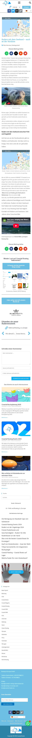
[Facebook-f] (9, 11)
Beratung (4, 593)
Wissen (3, 653)
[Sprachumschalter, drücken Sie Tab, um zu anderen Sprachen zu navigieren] (28, 11)
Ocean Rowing (5, 628)
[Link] (20, 11)
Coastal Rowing (5, 606)
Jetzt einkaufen (16, 572)
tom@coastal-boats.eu (7, 688)
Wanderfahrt (5, 650)
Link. (19, 195)
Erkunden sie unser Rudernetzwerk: (10, 323)
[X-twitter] (14, 712)
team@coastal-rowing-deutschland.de (12, 683)
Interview (8, 45)
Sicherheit (4, 634)
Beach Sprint (5, 590)
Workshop (4, 656)
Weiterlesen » (5, 417)
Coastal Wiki (5, 609)
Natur (3, 625)
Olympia (4, 631)
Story (3, 637)
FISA (3, 615)
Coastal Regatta (6, 603)
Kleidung (4, 622)
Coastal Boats (5, 600)
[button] (19, 3)
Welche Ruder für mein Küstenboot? (15, 558)
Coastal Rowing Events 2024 (12, 524)
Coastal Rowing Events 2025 (12, 439)
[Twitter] (13, 11)
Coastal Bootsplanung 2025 (11, 404)
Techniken (4, 641)
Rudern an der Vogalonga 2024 (13, 527)
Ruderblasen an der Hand (11, 536)
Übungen (4, 644)
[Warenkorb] (10, 7)
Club (4, 45)
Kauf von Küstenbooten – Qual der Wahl (16, 544)
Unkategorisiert (16, 45)
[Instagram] (17, 11)
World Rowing (5, 659)
